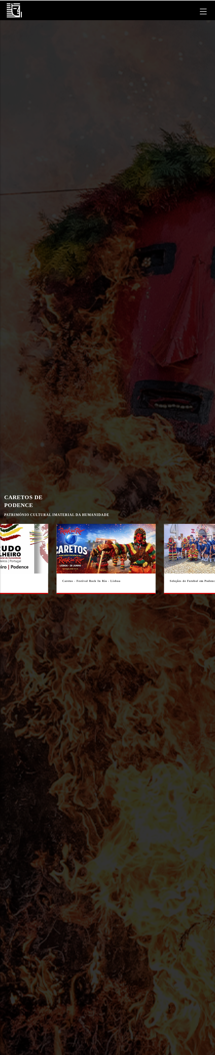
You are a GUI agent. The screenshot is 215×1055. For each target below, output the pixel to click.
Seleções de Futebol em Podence (96, 580)
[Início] (14, 10)
